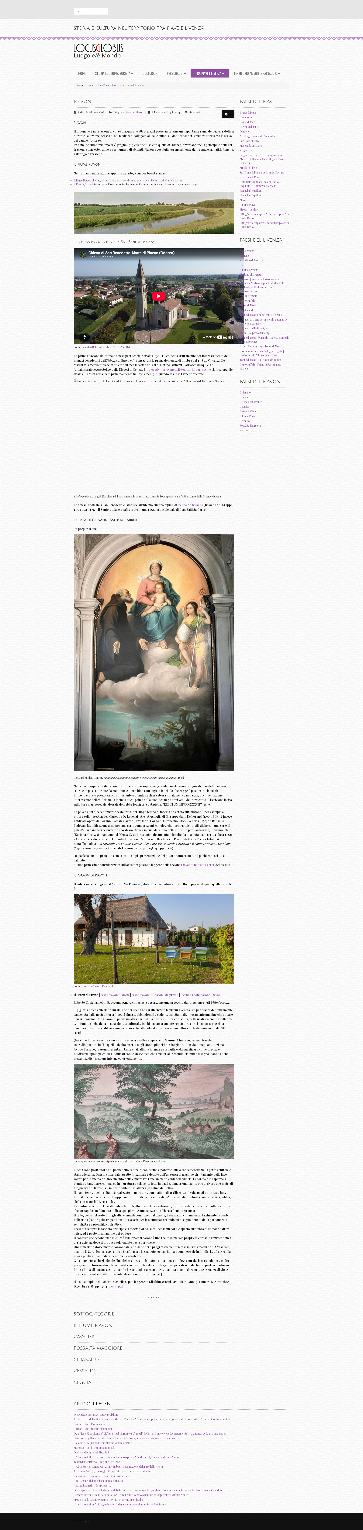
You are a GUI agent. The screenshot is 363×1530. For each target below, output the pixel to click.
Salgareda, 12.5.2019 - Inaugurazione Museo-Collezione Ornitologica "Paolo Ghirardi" (262, 159)
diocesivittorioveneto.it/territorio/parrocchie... (181, 369)
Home (82, 73)
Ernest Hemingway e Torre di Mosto (261, 346)
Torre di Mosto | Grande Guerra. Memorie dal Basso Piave (264, 339)
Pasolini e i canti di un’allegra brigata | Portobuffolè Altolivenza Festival (262, 353)
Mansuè (244, 255)
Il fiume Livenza (249, 270)
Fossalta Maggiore (98, 1348)
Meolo (243, 200)
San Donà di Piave (250, 177)
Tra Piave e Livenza (208, 73)
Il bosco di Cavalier (251, 402)
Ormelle (245, 131)
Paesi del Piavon (134, 112)
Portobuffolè (247, 300)
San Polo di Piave (250, 141)
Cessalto (84, 1370)
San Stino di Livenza (251, 260)
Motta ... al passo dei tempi (255, 333)
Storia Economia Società (112, 73)
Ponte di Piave (248, 122)
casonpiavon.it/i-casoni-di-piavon (155, 995)
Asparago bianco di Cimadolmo (258, 136)
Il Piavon (79, 184)
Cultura (149, 73)
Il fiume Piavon (82, 180)
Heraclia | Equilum (250, 190)
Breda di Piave (248, 112)
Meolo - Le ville (249, 209)
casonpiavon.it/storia (115, 995)
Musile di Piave (248, 168)
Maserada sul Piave (251, 145)
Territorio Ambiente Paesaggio (255, 73)
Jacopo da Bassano (190, 505)
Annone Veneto (249, 296)
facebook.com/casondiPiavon (201, 995)
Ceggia (82, 1382)
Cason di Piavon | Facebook (98, 986)
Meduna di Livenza (250, 274)
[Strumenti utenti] (228, 114)
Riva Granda (247, 310)
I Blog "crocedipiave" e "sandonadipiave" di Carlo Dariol (264, 225)
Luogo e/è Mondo (97, 55)
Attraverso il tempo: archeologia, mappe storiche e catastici (264, 321)
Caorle (244, 265)
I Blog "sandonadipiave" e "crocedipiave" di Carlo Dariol (264, 216)
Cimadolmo (246, 117)
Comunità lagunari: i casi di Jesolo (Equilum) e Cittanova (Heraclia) (259, 184)
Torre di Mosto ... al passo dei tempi (260, 360)
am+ (86, 1521)
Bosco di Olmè (248, 411)
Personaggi (175, 73)
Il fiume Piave (247, 205)
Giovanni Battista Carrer (198, 865)
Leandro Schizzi (91, 347)
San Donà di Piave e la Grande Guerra (262, 172)
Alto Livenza (247, 251)
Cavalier (84, 1336)
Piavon (82, 101)
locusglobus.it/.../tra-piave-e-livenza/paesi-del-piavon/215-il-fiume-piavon (137, 180)
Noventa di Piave (249, 127)
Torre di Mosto (248, 305)
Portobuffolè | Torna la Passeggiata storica (260, 366)
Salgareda (246, 150)
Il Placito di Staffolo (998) (254, 328)
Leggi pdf (116, 1286)
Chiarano (86, 1359)
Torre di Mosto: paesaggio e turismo (261, 315)
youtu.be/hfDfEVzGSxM (117, 347)
